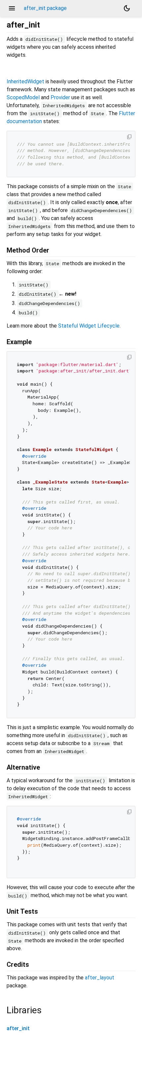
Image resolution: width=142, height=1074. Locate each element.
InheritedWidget (25, 81)
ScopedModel (23, 97)
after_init (18, 1028)
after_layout (99, 977)
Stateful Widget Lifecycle (89, 326)
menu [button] (12, 8)
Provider (60, 97)
